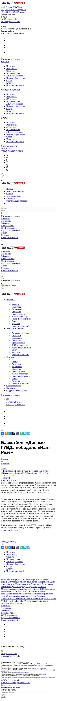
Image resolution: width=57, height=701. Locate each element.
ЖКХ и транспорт (14, 76)
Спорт (9, 80)
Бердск (4, 582)
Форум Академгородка (12, 151)
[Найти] (3, 696)
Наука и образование (15, 78)
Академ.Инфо (9, 480)
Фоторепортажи (9, 146)
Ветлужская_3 (14, 582)
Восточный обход (29, 582)
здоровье (33, 586)
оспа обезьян (7, 596)
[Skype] (25, 433)
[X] (13, 433)
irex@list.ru (42, 674)
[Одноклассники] (6, 160)
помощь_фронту (20, 596)
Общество (11, 71)
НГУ (30, 591)
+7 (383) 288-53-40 (13, 12)
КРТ (31, 589)
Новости (5, 62)
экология (5, 603)
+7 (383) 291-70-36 (13, 7)
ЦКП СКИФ (20, 601)
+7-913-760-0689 (41, 668)
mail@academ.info (9, 19)
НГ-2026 (15, 591)
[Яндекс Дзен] (7, 170)
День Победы (17, 586)
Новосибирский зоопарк (23, 594)
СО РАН (16, 598)
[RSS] (2, 436)
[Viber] (7, 162)
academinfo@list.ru (23, 672)
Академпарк (29, 579)
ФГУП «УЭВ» (7, 601)
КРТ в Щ (37, 589)
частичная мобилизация (37, 601)
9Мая (3, 579)
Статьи (4, 118)
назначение (6, 591)
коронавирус (18, 589)
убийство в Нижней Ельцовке (34, 598)
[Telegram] (7, 158)
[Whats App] (7, 167)
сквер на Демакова (36, 596)
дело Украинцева (18, 584)
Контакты (5, 148)
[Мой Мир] (10, 433)
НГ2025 (23, 591)
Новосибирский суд (44, 594)
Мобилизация (48, 589)
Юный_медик (16, 603)
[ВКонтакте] (7, 155)
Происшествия (13, 73)
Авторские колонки (10, 90)
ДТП (26, 586)
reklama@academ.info (10, 21)
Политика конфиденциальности (15, 682)
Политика (10, 66)
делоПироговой (34, 584)
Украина (52, 598)
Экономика (11, 68)
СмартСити (6, 598)
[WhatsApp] (21, 433)
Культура (10, 83)
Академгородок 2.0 (15, 579)
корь (26, 589)
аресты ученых (42, 579)
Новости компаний (15, 85)
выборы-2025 (44, 582)
